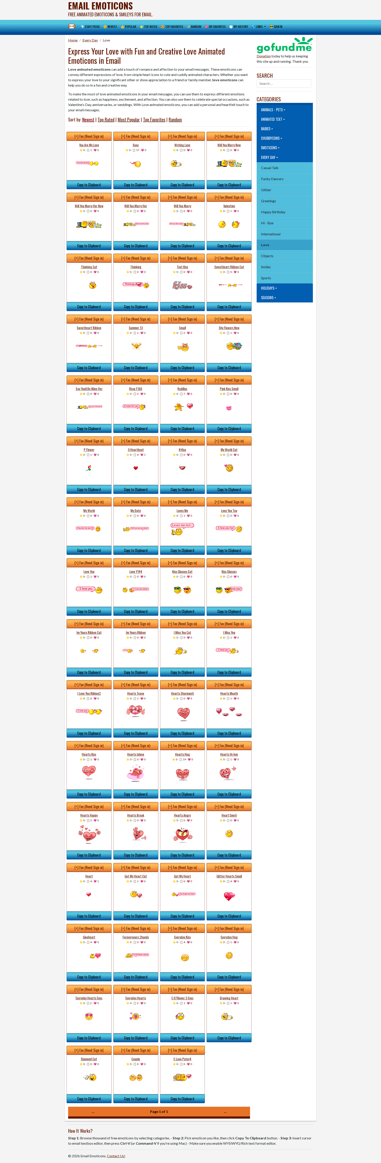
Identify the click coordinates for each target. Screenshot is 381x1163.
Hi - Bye (267, 223)
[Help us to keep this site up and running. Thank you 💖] (285, 44)
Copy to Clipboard (89, 184)
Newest (88, 119)
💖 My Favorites (215, 26)
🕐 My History (238, 26)
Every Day (90, 40)
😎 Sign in (275, 26)
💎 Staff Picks (90, 26)
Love (106, 40)
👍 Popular (128, 26)
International (270, 234)
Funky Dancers (272, 179)
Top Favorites (154, 119)
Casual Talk (269, 168)
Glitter (266, 190)
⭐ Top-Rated (148, 26)
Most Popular (129, 119)
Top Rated (106, 119)
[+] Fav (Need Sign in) (89, 136)
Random (175, 119)
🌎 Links (257, 26)
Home (73, 40)
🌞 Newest (110, 26)
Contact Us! (116, 1156)
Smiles (266, 267)
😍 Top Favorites (172, 26)
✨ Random (194, 26)
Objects (267, 256)
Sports (266, 278)
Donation (264, 56)
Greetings (268, 201)
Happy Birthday (273, 212)
